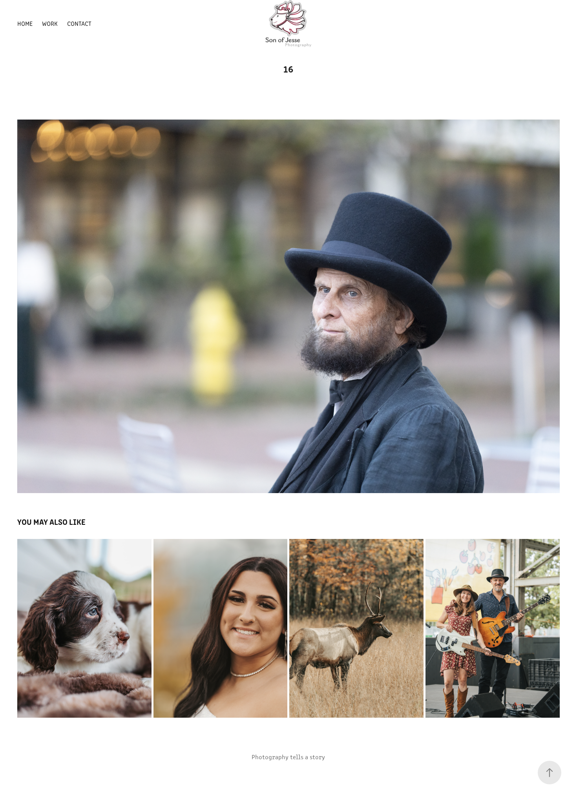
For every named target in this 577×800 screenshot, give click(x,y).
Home (25, 23)
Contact (79, 23)
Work (50, 23)
